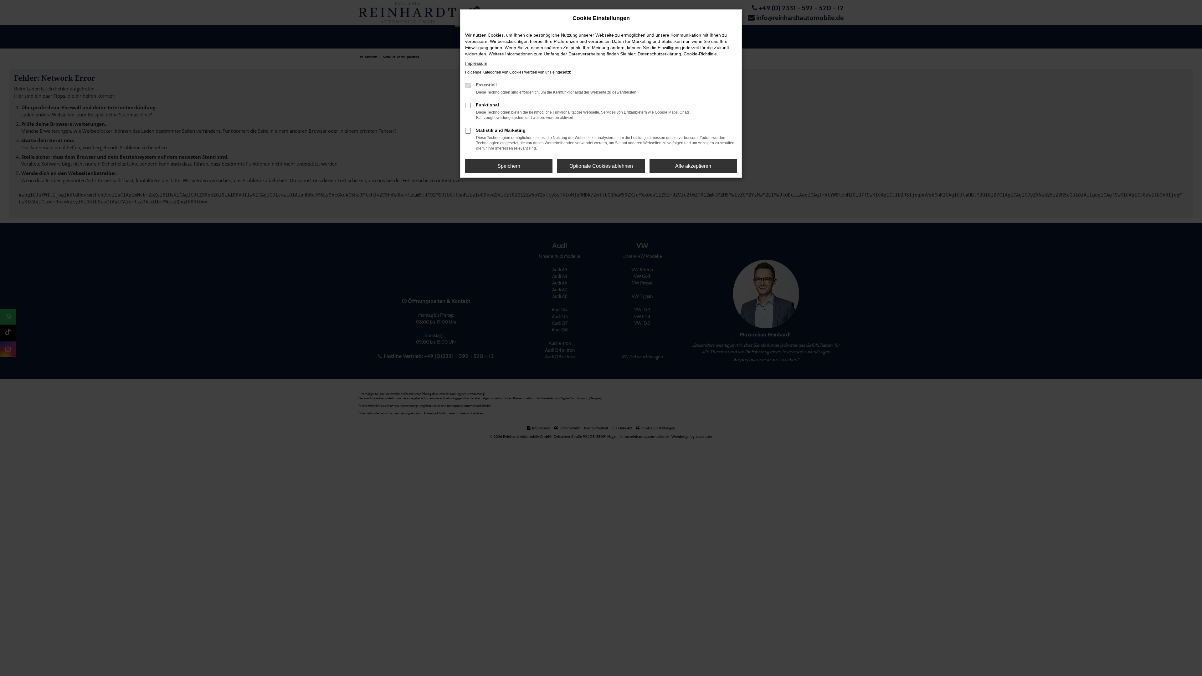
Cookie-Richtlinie (700, 53)
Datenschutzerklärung (659, 53)
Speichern (508, 166)
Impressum (476, 63)
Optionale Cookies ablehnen (601, 166)
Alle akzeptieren (693, 166)
